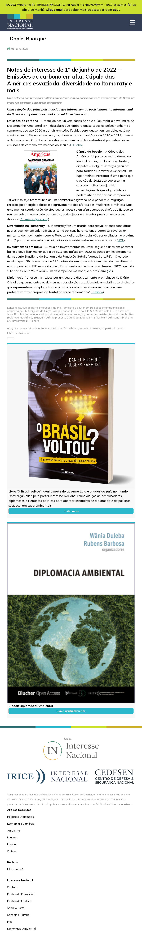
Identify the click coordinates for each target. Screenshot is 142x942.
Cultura (11, 851)
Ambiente (13, 830)
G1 (110, 271)
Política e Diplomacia (20, 816)
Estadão (97, 292)
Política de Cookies (19, 901)
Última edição (16, 869)
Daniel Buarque (28, 39)
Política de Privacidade (21, 894)
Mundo (11, 844)
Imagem (12, 837)
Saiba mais (71, 511)
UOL (121, 240)
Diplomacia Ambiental (21, 928)
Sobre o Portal (16, 908)
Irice (9, 921)
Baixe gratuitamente (71, 711)
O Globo (76, 145)
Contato (12, 887)
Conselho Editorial (18, 914)
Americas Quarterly (34, 219)
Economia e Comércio (20, 823)
